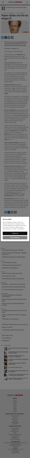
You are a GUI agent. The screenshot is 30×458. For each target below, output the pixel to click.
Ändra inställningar (15, 237)
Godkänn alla (15, 233)
